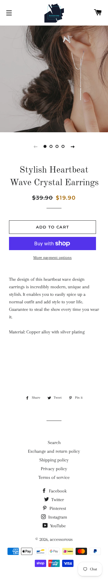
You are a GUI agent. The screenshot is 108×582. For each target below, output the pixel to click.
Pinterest (57, 508)
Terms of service (54, 477)
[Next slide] (72, 146)
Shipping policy (54, 460)
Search (54, 442)
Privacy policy (54, 468)
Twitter (57, 499)
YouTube (57, 525)
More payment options (52, 257)
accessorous (61, 539)
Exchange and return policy (54, 451)
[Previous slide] (35, 146)
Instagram (57, 517)
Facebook (57, 491)
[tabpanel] (54, 78)
